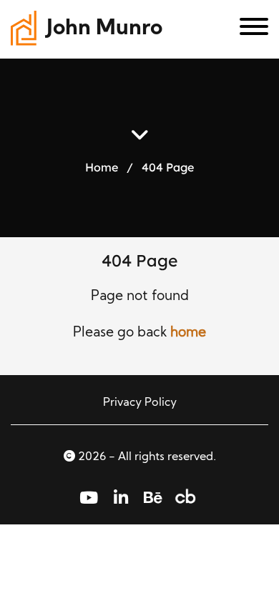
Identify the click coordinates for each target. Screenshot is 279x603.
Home (101, 167)
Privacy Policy (140, 403)
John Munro (104, 29)
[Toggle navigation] (248, 29)
